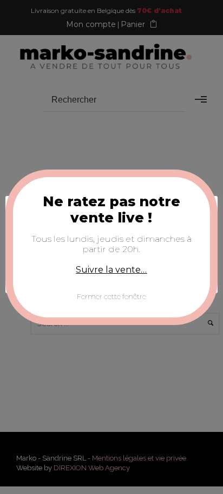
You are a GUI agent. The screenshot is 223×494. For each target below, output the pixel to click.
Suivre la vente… (111, 270)
